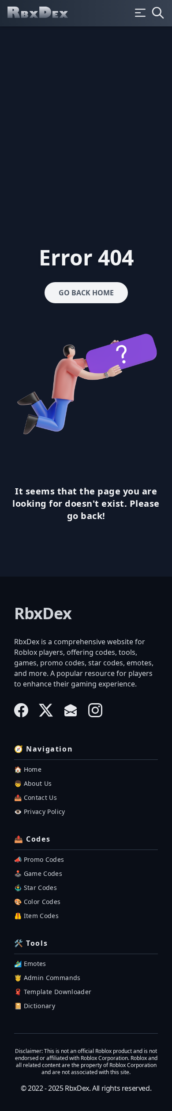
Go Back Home (86, 293)
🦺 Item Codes (36, 915)
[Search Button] (158, 13)
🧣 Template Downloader (52, 992)
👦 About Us (33, 783)
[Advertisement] (86, 116)
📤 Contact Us (35, 797)
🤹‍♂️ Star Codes (35, 887)
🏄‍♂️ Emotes (30, 963)
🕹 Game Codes (38, 873)
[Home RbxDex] (45, 13)
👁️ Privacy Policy (39, 811)
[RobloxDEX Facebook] (21, 710)
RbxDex (42, 613)
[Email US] (71, 710)
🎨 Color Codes (37, 901)
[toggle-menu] (140, 13)
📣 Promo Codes (39, 859)
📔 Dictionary (34, 1006)
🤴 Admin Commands (47, 977)
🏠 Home (27, 769)
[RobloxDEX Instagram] (95, 710)
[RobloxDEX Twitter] (46, 710)
